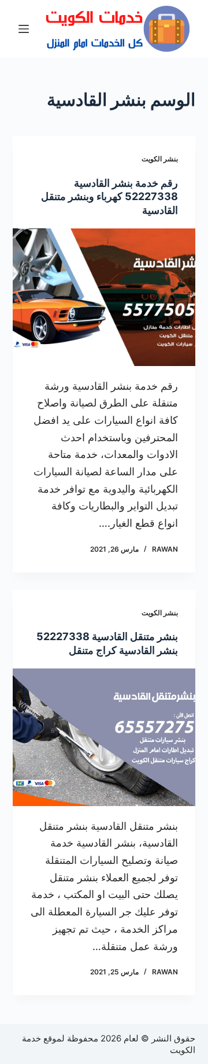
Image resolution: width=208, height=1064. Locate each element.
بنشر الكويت (160, 158)
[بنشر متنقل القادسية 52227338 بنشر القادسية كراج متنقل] (104, 737)
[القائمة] (23, 29)
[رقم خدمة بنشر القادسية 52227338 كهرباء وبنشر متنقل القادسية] (104, 297)
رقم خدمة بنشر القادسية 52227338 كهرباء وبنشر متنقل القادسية (109, 196)
